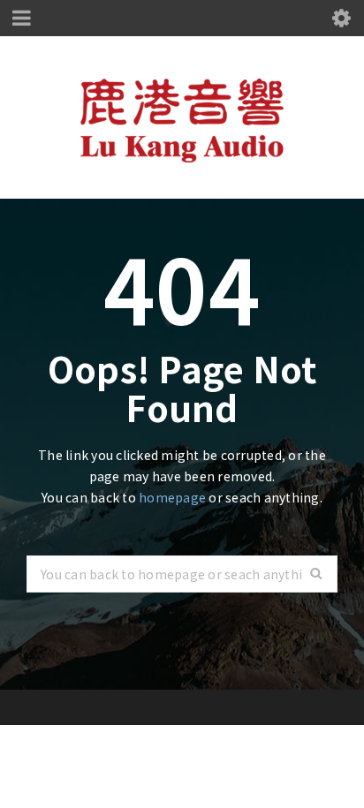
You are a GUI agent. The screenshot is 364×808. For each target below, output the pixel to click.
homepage (172, 497)
